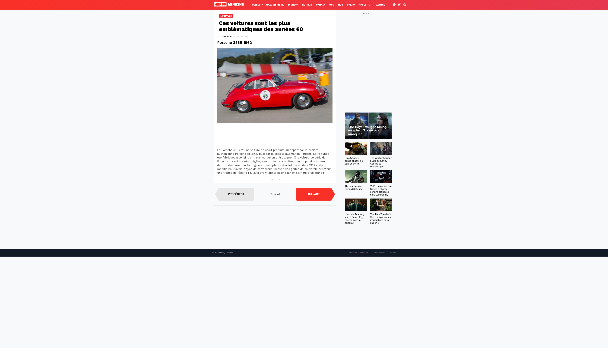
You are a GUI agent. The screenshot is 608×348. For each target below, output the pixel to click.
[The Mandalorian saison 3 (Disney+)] (356, 176)
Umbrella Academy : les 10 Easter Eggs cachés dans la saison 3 (355, 218)
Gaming (380, 4)
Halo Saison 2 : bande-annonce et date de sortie (354, 161)
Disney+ (293, 4)
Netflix (307, 4)
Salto (351, 4)
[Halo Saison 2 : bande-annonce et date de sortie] (356, 148)
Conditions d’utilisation (358, 253)
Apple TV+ (365, 4)
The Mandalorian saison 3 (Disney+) (354, 187)
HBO (340, 4)
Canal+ (320, 4)
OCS (331, 4)
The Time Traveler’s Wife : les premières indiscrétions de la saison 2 (380, 218)
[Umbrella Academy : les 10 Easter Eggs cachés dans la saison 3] (356, 205)
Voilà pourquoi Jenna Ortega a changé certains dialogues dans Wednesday (381, 190)
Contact (392, 253)
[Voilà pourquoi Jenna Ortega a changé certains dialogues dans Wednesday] (381, 176)
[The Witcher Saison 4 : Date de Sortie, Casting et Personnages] (381, 148)
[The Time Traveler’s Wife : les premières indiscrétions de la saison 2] (381, 205)
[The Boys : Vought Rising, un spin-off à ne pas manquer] (368, 125)
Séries (256, 4)
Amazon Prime (275, 4)
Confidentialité (378, 253)
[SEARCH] (404, 4)
